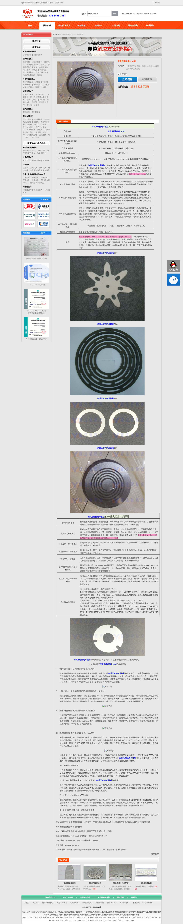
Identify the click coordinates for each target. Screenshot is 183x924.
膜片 (37, 127)
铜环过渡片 (38, 190)
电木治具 (46, 170)
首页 (30, 25)
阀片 (32, 132)
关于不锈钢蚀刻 (104, 897)
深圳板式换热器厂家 (121, 883)
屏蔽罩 (34, 102)
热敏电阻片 (38, 85)
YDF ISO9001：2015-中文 (36, 339)
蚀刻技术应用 (64, 25)
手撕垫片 (26, 178)
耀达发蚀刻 (133, 25)
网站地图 (120, 897)
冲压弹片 (46, 160)
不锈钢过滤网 (33, 87)
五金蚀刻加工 (40, 95)
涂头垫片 (30, 127)
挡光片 (34, 100)
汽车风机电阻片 (29, 75)
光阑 (37, 72)
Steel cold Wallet (29, 151)
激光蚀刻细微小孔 (30, 51)
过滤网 (43, 87)
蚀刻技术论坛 (50, 897)
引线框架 (30, 72)
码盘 (37, 137)
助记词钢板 (41, 153)
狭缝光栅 (40, 97)
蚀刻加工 (140, 14)
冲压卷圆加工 (28, 157)
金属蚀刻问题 (85, 897)
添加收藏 (156, 3)
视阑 (28, 70)
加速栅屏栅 (27, 55)
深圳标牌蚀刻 (146, 883)
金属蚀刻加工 (28, 59)
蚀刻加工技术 (87, 903)
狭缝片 (43, 72)
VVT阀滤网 (31, 130)
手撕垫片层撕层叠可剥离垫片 (34, 174)
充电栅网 (42, 135)
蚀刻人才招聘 (68, 897)
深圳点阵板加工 (95, 883)
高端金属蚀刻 (28, 116)
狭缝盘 (36, 122)
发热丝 (34, 70)
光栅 (32, 137)
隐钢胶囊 (41, 151)
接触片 (43, 65)
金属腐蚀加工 (28, 109)
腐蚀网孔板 (36, 112)
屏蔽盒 (36, 105)
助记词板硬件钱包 (30, 147)
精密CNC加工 (112, 903)
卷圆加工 (26, 160)
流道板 (38, 132)
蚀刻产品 (47, 25)
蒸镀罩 (25, 168)
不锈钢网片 (27, 85)
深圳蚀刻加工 (28, 82)
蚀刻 (134, 14)
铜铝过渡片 (27, 187)
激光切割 (36, 41)
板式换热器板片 (33, 65)
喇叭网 (146, 14)
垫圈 (28, 100)
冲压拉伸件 (36, 160)
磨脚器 (41, 102)
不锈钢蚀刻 (99, 903)
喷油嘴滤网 (38, 55)
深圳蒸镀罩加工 (70, 883)
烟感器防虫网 (37, 62)
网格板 (32, 97)
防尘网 (42, 100)
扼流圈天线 (38, 119)
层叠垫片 (44, 178)
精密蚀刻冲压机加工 (36, 143)
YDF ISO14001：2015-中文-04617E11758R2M (36, 312)
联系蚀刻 (150, 25)
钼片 (35, 67)
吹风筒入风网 (28, 95)
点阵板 (37, 82)
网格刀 (36, 125)
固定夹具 (33, 168)
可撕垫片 (26, 180)
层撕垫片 (35, 180)
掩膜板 (39, 75)
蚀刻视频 (81, 25)
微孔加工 (153, 14)
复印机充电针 (32, 135)
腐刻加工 (26, 112)
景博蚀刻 (136, 903)
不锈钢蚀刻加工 (29, 79)
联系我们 (134, 897)
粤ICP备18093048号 (93, 907)
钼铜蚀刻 (26, 62)
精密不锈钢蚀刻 (48, 903)
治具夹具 (26, 164)
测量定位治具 (35, 170)
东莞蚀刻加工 (147, 903)
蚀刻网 (45, 82)
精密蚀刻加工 (28, 91)
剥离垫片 (35, 178)
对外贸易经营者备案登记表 (36, 259)
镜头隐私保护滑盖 (37, 183)
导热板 (29, 125)
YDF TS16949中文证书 (36, 285)
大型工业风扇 (62, 903)
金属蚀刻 (116, 25)
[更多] (94, 889)
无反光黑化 (27, 119)
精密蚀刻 (36, 47)
